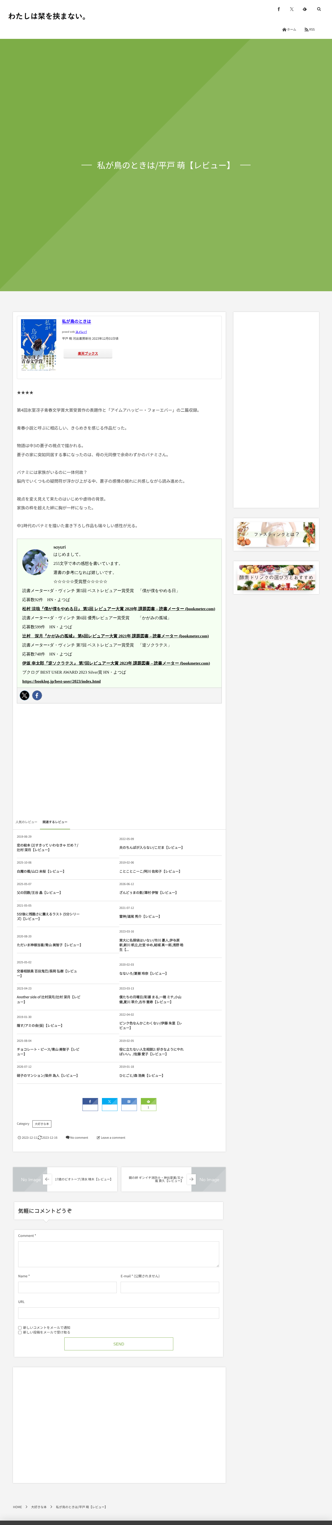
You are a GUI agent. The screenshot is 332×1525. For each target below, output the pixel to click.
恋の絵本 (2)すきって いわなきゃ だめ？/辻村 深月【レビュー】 (47, 847)
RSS (312, 29)
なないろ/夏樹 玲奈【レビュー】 (144, 973)
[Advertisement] (119, 762)
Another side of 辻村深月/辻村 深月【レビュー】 (48, 999)
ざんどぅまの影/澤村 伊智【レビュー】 (149, 892)
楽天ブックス (88, 353)
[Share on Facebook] (279, 9)
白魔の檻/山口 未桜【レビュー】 (41, 871)
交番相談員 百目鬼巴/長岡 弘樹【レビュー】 (47, 973)
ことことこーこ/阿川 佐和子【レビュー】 (150, 871)
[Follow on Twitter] (292, 9)
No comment (79, 1138)
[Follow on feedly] (305, 9)
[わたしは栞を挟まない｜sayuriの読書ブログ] (47, 16)
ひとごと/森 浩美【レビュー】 (142, 1075)
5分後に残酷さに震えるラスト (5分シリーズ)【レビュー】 (48, 916)
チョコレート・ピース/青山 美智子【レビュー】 (48, 1051)
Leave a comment (113, 1138)
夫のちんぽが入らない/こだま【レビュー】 (151, 847)
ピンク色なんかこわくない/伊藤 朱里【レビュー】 (150, 1025)
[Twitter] (25, 695)
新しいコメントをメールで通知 (46, 1327)
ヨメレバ (81, 332)
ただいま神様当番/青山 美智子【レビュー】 (49, 944)
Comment (26, 1235)
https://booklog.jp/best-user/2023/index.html (61, 681)
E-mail (126, 1275)
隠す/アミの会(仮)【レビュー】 (40, 1025)
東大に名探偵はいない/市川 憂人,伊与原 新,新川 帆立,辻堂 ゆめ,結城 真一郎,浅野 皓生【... (151, 945)
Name (22, 1275)
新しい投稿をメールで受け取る (46, 1331)
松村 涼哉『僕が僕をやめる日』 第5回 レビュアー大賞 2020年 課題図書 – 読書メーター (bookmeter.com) (118, 609)
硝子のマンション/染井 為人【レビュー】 (48, 1075)
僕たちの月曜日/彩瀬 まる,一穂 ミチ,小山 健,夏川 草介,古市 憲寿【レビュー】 (150, 999)
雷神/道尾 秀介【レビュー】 (140, 916)
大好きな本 (42, 1124)
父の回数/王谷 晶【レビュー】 (40, 892)
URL (21, 1301)
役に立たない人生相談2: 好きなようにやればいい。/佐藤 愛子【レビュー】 (151, 1051)
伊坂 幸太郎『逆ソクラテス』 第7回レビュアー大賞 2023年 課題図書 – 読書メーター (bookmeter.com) (116, 663)
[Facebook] (37, 695)
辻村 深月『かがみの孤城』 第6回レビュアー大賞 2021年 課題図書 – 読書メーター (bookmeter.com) (115, 636)
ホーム (291, 29)
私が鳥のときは (76, 321)
